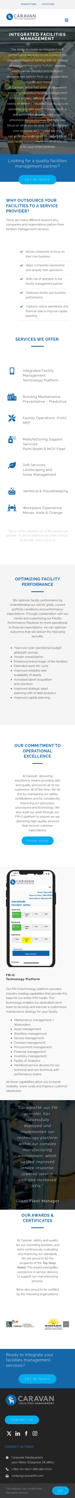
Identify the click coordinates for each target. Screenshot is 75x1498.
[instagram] (35, 1433)
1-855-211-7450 (21, 1469)
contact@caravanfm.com (27, 1475)
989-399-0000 (42, 1469)
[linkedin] (17, 1433)
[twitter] (9, 1433)
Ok (60, 1490)
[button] (9, 1324)
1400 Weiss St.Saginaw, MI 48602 (32, 1462)
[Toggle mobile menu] (67, 20)
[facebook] (26, 1433)
